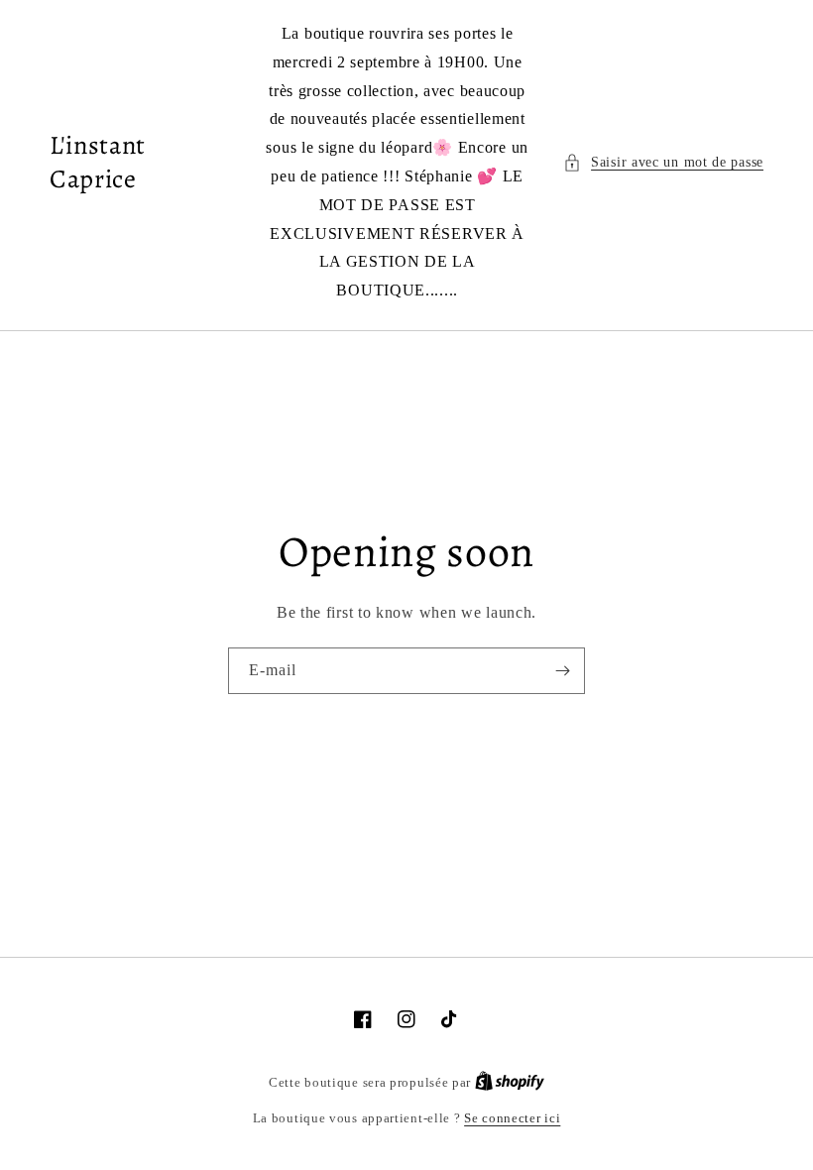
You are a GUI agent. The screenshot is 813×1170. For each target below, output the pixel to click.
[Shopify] (509, 1082)
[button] (663, 162)
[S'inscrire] (562, 670)
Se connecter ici (512, 1118)
